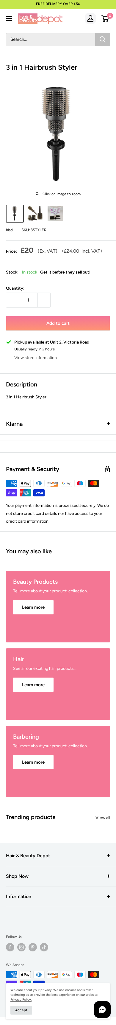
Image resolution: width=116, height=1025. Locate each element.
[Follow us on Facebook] (10, 947)
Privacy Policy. (21, 999)
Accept (21, 1010)
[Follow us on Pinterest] (33, 947)
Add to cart (58, 323)
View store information (35, 357)
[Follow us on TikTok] (44, 947)
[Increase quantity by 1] (44, 300)
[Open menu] (9, 18)
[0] (105, 18)
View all (102, 817)
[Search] (102, 39)
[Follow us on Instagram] (21, 947)
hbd (9, 230)
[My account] (90, 18)
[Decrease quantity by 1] (12, 300)
